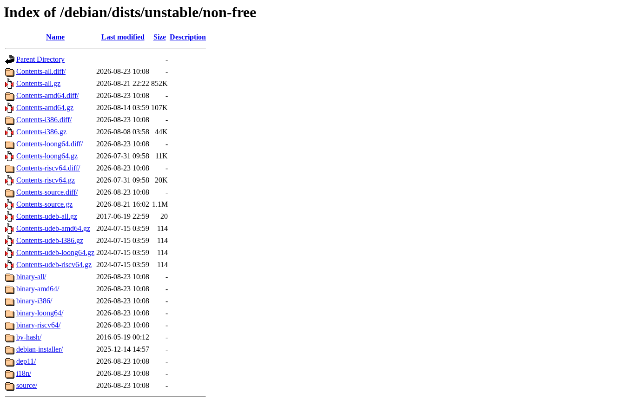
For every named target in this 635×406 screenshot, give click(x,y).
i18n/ (23, 373)
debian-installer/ (39, 349)
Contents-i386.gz (41, 132)
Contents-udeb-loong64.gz (55, 252)
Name (55, 37)
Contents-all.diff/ (41, 71)
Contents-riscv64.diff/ (48, 168)
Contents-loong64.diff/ (49, 144)
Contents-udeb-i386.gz (49, 240)
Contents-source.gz (44, 204)
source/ (26, 385)
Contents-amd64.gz (44, 107)
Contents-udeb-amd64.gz (53, 228)
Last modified (123, 37)
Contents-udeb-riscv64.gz (54, 264)
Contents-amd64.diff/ (47, 95)
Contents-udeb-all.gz (46, 216)
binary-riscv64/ (38, 325)
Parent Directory (40, 59)
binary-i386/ (34, 301)
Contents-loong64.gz (47, 156)
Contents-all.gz (38, 83)
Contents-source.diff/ (47, 192)
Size (159, 37)
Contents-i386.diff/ (44, 120)
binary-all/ (31, 277)
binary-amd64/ (37, 289)
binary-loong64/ (39, 313)
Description (188, 37)
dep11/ (26, 361)
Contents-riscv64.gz (45, 180)
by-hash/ (28, 337)
